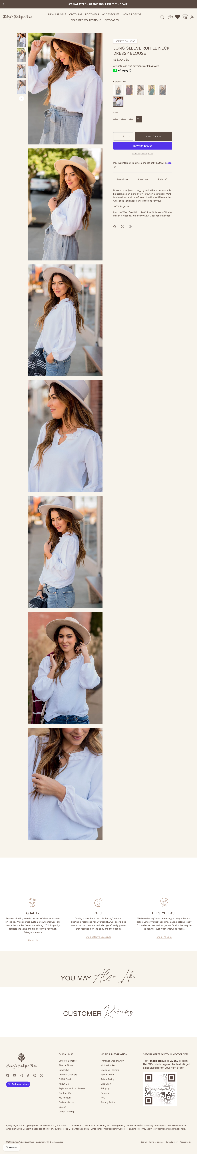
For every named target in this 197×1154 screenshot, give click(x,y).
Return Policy (107, 1079)
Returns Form (108, 1074)
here (166, 1129)
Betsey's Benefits (67, 1060)
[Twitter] (41, 1075)
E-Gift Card (65, 1079)
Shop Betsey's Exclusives (98, 937)
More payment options (142, 153)
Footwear (92, 14)
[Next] (21, 98)
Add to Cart (153, 136)
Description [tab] (123, 179)
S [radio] (115, 119)
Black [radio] (118, 90)
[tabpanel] (142, 203)
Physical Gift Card (68, 1074)
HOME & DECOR (132, 14)
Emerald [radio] (151, 90)
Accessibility (185, 1142)
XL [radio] (138, 119)
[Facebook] (7, 1075)
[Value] (98, 902)
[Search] (162, 17)
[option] (21, 40)
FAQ (103, 1097)
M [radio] (123, 119)
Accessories (110, 14)
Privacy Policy (108, 1102)
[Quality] (33, 902)
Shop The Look (164, 937)
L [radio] (130, 119)
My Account (65, 1097)
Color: (120, 81)
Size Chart (106, 1083)
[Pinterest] (34, 1075)
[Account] (192, 17)
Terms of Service (156, 1142)
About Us (33, 940)
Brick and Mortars (110, 1070)
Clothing (75, 14)
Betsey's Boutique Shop (23, 1142)
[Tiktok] (28, 1075)
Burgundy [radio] (129, 90)
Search (62, 1107)
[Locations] (185, 17)
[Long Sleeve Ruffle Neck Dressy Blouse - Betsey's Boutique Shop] (21, 39)
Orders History (66, 1102)
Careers (105, 1093)
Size (115, 112)
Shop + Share (66, 1065)
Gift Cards (112, 20)
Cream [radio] (140, 90)
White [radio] (118, 101)
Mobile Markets (109, 1065)
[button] (65, 88)
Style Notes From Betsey (72, 1088)
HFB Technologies (55, 1142)
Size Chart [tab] (142, 179)
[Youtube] (14, 1075)
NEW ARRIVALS (57, 14)
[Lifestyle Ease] (164, 902)
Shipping (105, 1088)
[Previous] (21, 29)
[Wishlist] (178, 17)
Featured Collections (86, 20)
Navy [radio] (162, 90)
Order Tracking (66, 1111)
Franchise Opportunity (112, 1060)
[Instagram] (21, 1075)
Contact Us (65, 1093)
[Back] (4, 4)
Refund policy (171, 1142)
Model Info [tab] (162, 179)
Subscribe (64, 1070)
